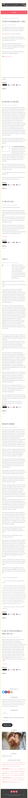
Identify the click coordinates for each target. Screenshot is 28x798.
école (19, 782)
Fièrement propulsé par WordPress (12, 794)
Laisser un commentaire (12, 105)
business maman (5, 764)
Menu (15, 12)
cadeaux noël (17, 764)
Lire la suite (5, 236)
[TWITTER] (11, 792)
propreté (19, 777)
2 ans (3, 762)
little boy (8, 775)
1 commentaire (13, 25)
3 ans (5, 762)
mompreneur (6, 777)
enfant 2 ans (9, 766)
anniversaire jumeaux (15, 762)
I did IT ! (5, 259)
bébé (10, 764)
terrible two (17, 779)
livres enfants (12, 775)
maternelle (21, 775)
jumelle (5, 775)
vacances (5, 782)
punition (3, 779)
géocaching (12, 766)
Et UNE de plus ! (8, 201)
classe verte (22, 764)
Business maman (8, 424)
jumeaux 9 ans (4, 771)
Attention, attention (10, 101)
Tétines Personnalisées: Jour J (14, 21)
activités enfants (8, 762)
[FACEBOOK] (14, 792)
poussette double (15, 777)
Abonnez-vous (7, 725)
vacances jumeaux (12, 782)
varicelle (17, 782)
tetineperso (21, 779)
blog (19, 762)
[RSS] (16, 792)
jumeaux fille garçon (16, 771)
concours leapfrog (4, 766)
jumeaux (5, 768)
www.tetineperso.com (7, 33)
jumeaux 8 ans (22, 769)
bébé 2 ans (13, 764)
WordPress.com (16, 795)
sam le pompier (12, 779)
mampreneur (16, 775)
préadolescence (23, 777)
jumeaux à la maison (18, 773)
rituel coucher (8, 779)
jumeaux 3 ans (11, 769)
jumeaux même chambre (11, 773)
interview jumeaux (17, 766)
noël (11, 777)
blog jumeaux (23, 762)
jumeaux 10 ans (9, 771)
